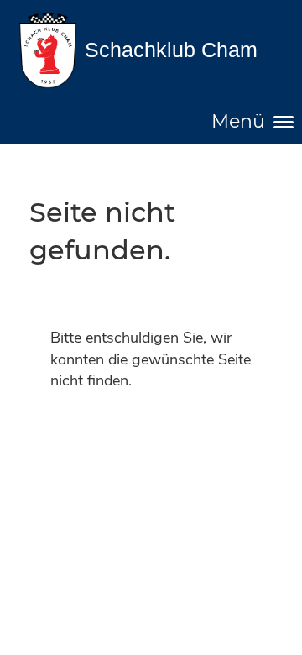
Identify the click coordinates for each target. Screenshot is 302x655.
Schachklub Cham (171, 49)
